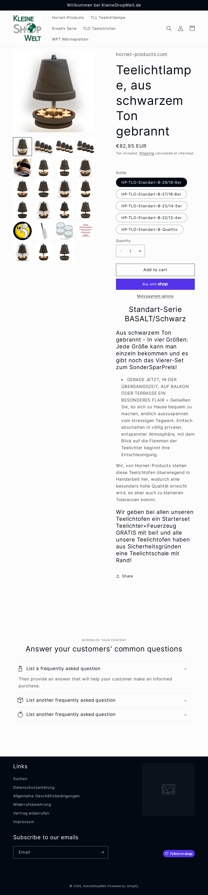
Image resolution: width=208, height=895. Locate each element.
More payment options (155, 296)
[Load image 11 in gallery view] (64, 188)
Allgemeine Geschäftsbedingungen (46, 796)
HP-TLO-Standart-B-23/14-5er (151, 206)
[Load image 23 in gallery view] (64, 252)
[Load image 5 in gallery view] (22, 167)
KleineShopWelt (95, 886)
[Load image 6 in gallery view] (43, 167)
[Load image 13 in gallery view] (22, 210)
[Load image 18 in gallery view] (43, 231)
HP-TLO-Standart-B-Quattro (149, 229)
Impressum (23, 821)
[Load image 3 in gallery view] (64, 147)
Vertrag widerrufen (31, 813)
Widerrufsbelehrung (32, 804)
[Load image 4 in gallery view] (85, 147)
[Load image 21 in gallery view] (22, 252)
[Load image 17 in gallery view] (22, 231)
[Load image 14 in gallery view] (43, 210)
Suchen (20, 778)
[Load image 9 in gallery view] (22, 188)
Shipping (146, 153)
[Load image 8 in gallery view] (85, 167)
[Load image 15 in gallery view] (64, 210)
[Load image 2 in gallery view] (43, 147)
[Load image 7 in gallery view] (64, 167)
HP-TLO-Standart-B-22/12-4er (151, 217)
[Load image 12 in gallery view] (85, 188)
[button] (169, 28)
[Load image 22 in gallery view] (43, 252)
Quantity (123, 241)
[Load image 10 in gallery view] (43, 188)
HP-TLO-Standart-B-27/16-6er (151, 194)
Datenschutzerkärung (34, 787)
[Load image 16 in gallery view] (85, 210)
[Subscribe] (102, 852)
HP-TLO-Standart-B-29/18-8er (151, 182)
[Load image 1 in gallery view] (22, 147)
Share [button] (127, 576)
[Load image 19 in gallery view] (64, 231)
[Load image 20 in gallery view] (85, 231)
